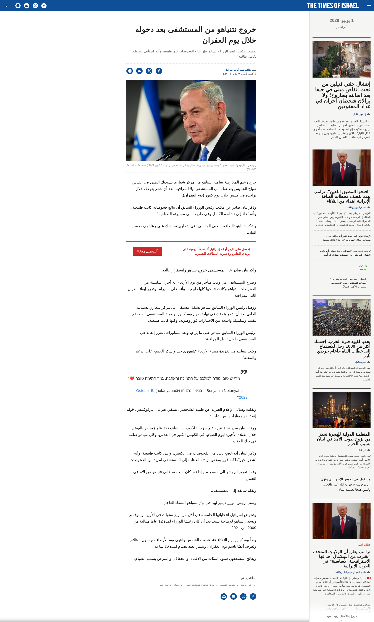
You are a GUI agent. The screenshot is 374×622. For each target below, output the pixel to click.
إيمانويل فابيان (359, 114)
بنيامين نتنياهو (227, 584)
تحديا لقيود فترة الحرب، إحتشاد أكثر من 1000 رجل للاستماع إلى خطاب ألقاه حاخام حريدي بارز (342, 348)
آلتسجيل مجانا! (147, 251)
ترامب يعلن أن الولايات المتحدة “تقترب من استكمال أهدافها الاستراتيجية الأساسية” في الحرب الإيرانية (342, 558)
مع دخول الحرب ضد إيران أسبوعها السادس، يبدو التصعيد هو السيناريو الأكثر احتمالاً (348, 282)
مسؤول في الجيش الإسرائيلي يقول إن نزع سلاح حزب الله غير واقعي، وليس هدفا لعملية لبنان (346, 484)
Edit (225, 74)
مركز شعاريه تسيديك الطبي (199, 584)
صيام (176, 584)
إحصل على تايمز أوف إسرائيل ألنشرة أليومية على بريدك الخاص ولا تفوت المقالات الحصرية (216, 251)
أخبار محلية (246, 584)
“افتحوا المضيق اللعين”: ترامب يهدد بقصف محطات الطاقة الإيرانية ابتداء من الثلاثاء (342, 196)
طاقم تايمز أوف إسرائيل (238, 69)
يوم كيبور (163, 584)
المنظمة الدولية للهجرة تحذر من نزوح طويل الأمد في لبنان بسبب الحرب (344, 439)
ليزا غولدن (361, 450)
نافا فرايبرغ (360, 207)
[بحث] (5, 5)
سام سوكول (360, 362)
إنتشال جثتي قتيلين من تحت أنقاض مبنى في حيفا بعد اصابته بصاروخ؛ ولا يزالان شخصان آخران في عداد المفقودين (343, 95)
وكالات (350, 207)
